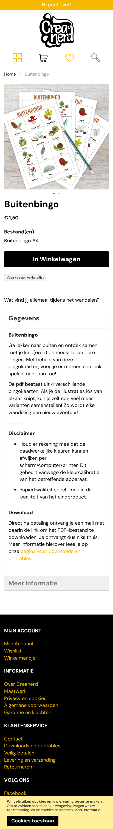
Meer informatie (87, 810)
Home (10, 74)
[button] (54, 193)
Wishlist (13, 651)
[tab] (56, 319)
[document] (56, 812)
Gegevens (24, 318)
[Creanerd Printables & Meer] (56, 30)
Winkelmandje (19, 658)
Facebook (15, 793)
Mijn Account (19, 643)
